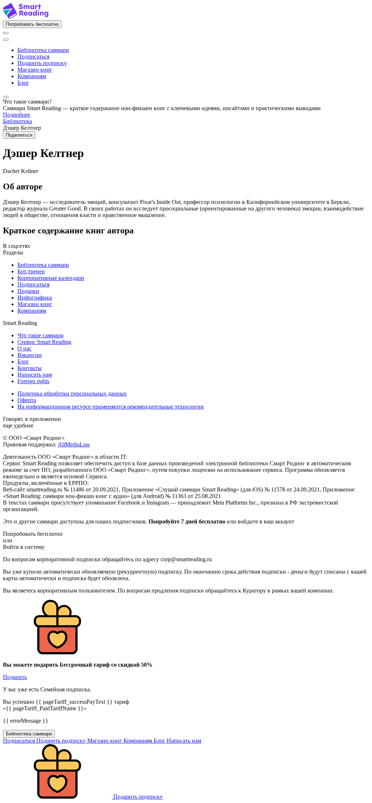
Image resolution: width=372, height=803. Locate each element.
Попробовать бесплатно (32, 24)
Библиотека (17, 121)
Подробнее (16, 115)
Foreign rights (33, 381)
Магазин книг (34, 70)
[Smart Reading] (25, 17)
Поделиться (19, 135)
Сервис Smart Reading (44, 342)
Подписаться (33, 56)
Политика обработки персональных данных (72, 393)
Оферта (26, 400)
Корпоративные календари (50, 278)
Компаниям (31, 76)
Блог (23, 83)
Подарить (15, 677)
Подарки (28, 291)
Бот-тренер (31, 271)
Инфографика (34, 297)
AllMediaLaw (74, 444)
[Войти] (6, 33)
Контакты (29, 368)
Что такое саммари (40, 335)
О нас (24, 348)
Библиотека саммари (43, 50)
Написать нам (34, 375)
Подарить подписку (42, 63)
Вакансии (29, 355)
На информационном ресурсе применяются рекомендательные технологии (110, 406)
